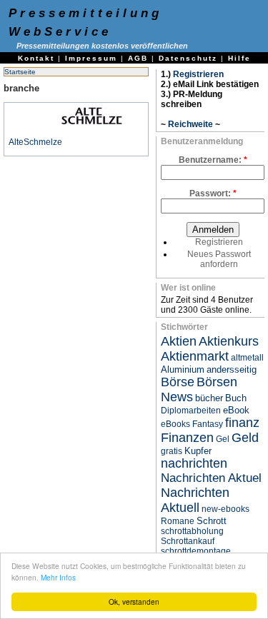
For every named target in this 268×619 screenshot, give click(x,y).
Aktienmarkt (195, 356)
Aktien (179, 341)
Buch (236, 398)
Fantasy (207, 424)
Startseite (20, 72)
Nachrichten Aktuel (211, 478)
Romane (177, 521)
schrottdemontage (196, 551)
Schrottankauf (187, 541)
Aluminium (182, 369)
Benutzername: (213, 160)
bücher (209, 398)
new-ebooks (225, 509)
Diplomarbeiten (191, 411)
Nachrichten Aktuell (195, 500)
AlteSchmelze (35, 142)
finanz (242, 423)
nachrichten (194, 463)
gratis (171, 451)
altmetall (247, 358)
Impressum (91, 58)
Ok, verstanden (134, 601)
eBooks (175, 424)
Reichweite (190, 124)
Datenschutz (188, 58)
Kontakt (36, 58)
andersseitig (232, 369)
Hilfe (239, 58)
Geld (245, 438)
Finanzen (187, 438)
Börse (177, 382)
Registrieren (198, 74)
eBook (236, 410)
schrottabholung (192, 531)
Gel (222, 439)
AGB (138, 58)
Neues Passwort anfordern (219, 259)
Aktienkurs (229, 341)
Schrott (212, 520)
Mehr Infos (58, 577)
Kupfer (198, 451)
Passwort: (213, 193)
